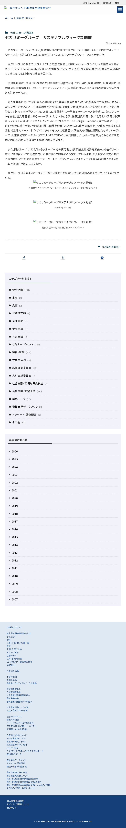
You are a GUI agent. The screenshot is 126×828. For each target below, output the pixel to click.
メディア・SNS (12, 747)
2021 (15, 490)
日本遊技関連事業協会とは (19, 633)
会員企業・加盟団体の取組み (19, 701)
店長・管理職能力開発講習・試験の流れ (24, 781)
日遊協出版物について (17, 735)
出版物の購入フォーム (16, 741)
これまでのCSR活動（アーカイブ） (21, 725)
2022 (15, 482)
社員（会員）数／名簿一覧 (18, 642)
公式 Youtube (90, 2)
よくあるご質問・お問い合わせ (21, 788)
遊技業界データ (14, 754)
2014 (15, 545)
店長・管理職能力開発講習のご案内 (22, 778)
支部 (17, 305)
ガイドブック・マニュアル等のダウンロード (25, 750)
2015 (15, 537)
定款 (9, 646)
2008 (15, 592)
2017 (15, 521)
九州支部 (19, 337)
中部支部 (19, 329)
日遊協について (14, 627)
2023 (15, 475)
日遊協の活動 (13, 671)
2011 (15, 568)
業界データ (21, 399)
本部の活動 (12, 676)
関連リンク (12, 807)
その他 (18, 422)
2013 (15, 553)
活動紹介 (11, 664)
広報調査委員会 (24, 368)
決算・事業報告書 (14, 658)
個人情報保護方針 (15, 800)
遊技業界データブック (27, 407)
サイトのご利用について (18, 804)
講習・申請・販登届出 (17, 766)
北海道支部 (21, 313)
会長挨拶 (11, 636)
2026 (15, 451)
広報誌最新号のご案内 (17, 744)
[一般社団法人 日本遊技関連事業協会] (27, 10)
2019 (15, 506)
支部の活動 (12, 680)
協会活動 (21, 290)
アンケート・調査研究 (26, 414)
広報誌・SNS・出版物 (17, 729)
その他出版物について (16, 738)
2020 (15, 498)
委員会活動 (21, 360)
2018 (15, 514)
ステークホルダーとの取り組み (20, 722)
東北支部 (19, 321)
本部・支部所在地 (14, 649)
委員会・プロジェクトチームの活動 (22, 683)
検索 (117, 2)
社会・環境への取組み (17, 710)
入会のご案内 (13, 652)
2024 (15, 467)
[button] (24, 258)
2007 (15, 599)
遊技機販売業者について (18, 775)
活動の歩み (12, 655)
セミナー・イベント (26, 344)
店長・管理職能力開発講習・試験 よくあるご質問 (28, 785)
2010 (15, 576)
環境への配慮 (13, 719)
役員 (9, 639)
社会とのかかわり (14, 716)
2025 (15, 459)
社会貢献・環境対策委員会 (30, 383)
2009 (15, 584)
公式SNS (107, 2)
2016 (15, 529)
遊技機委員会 (13, 698)
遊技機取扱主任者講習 (17, 772)
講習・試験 (21, 352)
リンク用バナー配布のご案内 (19, 661)
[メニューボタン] (120, 10)
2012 (15, 560)
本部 (17, 298)
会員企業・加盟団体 (21, 33)
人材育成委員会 (23, 375)
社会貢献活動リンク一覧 (17, 707)
